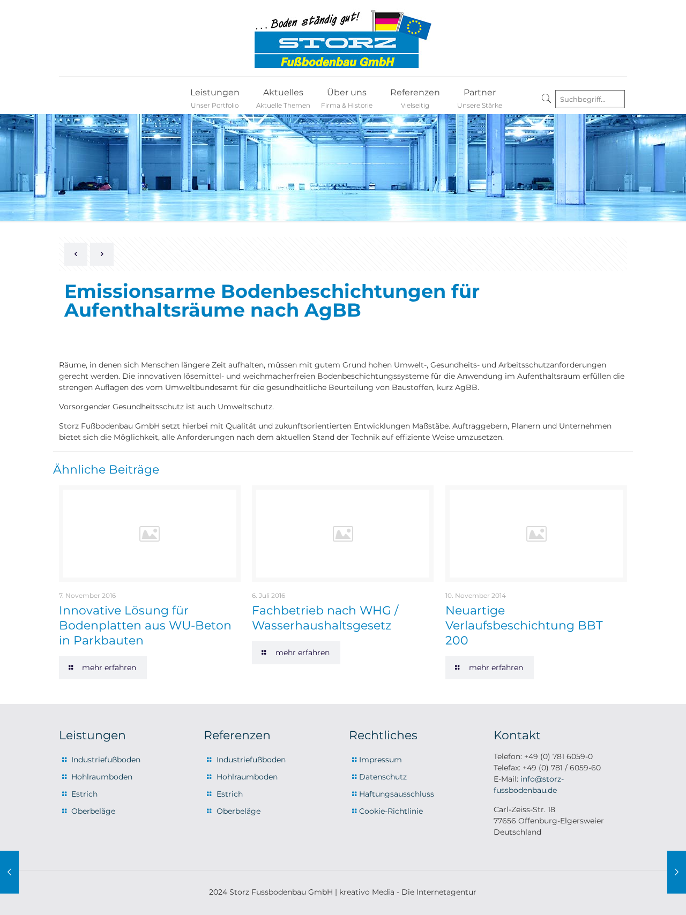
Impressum (380, 759)
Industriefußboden (105, 759)
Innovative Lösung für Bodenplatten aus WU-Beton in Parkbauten (145, 625)
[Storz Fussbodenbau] (343, 38)
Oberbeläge (93, 811)
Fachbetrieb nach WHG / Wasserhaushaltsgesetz (325, 618)
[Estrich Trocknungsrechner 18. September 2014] (676, 872)
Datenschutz (383, 777)
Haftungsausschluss (396, 794)
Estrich (84, 794)
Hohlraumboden (101, 777)
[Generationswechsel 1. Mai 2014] (9, 872)
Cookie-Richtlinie (391, 811)
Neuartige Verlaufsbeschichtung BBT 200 (524, 625)
